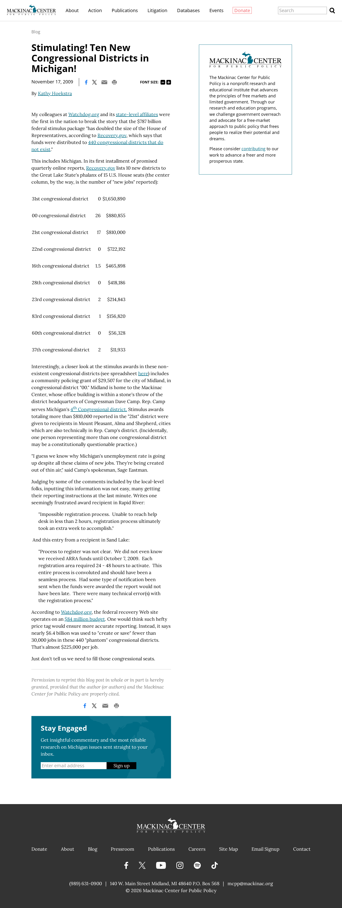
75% (163, 82)
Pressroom (122, 849)
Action (95, 10)
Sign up (122, 765)
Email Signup (265, 849)
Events (216, 10)
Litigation (157, 10)
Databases (188, 10)
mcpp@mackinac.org (250, 883)
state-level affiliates (137, 114)
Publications (125, 10)
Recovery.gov (111, 135)
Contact (302, 849)
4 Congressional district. (98, 409)
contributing (253, 148)
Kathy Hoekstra (55, 93)
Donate (242, 10)
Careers (196, 849)
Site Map (228, 849)
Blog (35, 31)
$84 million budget (85, 619)
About (72, 10)
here (143, 373)
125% (168, 82)
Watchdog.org (83, 114)
